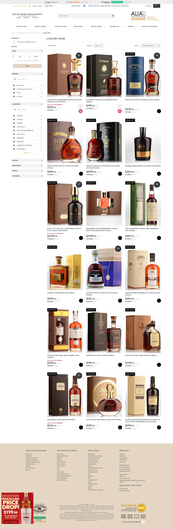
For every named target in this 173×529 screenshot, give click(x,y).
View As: (89, 45)
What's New (29, 456)
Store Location (37, 6)
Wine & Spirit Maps (124, 491)
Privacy (92, 504)
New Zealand (60, 472)
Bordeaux (59, 458)
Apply (27, 66)
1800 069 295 (75, 6)
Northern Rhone (61, 464)
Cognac (90, 466)
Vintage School (123, 489)
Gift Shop (28, 470)
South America (61, 466)
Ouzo (89, 478)
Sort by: (136, 45)
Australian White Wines (32, 460)
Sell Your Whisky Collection (95, 490)
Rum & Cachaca (92, 470)
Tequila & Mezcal (92, 472)
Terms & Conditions (84, 504)
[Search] (112, 16)
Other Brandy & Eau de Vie (95, 468)
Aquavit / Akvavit (92, 480)
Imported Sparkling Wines (64, 476)
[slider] (14, 60)
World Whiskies (92, 464)
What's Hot (22, 26)
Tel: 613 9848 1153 (124, 467)
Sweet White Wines (62, 478)
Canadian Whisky (93, 462)
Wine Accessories (30, 468)
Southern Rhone (61, 462)
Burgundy (59, 460)
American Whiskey (93, 460)
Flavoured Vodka (92, 484)
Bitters (90, 488)
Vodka (90, 482)
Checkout (148, 6)
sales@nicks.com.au (125, 471)
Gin (89, 474)
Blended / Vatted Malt (94, 458)
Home (13, 33)
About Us (121, 476)
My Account (23, 6)
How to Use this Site (124, 478)
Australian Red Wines (31, 458)
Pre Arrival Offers (61, 480)
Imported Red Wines (62, 456)
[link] (17, 508)
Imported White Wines (63, 474)
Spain (58, 470)
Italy (58, 468)
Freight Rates (48, 6)
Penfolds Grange (30, 464)
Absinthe (90, 476)
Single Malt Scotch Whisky (95, 456)
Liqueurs (90, 486)
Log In (15, 6)
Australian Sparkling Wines (33, 462)
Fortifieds (28, 466)
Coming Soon (61, 26)
